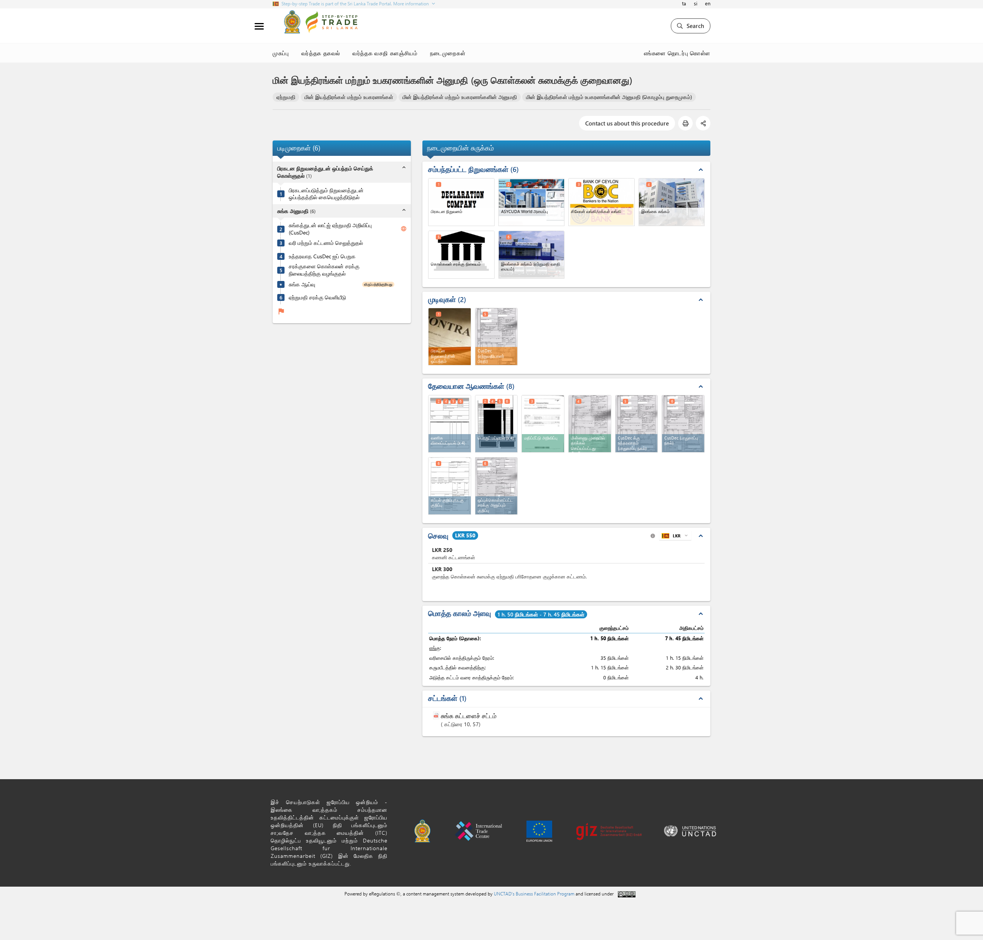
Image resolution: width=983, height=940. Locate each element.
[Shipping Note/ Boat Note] (449, 486)
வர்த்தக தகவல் (321, 53)
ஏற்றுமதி (285, 97)
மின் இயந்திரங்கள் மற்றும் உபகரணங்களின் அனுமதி (459, 97)
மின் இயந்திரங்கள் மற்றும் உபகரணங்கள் (348, 97)
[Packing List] (496, 424)
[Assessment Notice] (542, 424)
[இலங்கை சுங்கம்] (672, 202)
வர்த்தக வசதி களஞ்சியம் (384, 53)
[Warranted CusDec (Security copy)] (636, 424)
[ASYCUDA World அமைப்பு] (531, 202)
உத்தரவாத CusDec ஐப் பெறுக (322, 256)
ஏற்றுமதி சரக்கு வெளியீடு (317, 297)
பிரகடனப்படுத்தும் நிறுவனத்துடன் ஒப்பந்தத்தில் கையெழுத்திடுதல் (326, 194)
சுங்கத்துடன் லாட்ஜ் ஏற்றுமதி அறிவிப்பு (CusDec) (330, 229)
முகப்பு (281, 53)
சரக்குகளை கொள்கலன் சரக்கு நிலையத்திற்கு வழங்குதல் (324, 270)
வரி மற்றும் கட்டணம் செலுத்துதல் (326, 243)
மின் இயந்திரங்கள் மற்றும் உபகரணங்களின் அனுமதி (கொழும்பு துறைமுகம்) (609, 97)
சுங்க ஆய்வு (302, 284)
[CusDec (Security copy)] (683, 424)
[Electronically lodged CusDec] (589, 424)
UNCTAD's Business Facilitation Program (534, 893)
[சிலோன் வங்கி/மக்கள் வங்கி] (601, 202)
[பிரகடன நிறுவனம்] (461, 202)
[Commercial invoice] (449, 424)
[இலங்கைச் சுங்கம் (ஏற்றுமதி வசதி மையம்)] (531, 255)
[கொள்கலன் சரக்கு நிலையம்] (461, 255)
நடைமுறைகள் (448, 53)
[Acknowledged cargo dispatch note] (496, 486)
